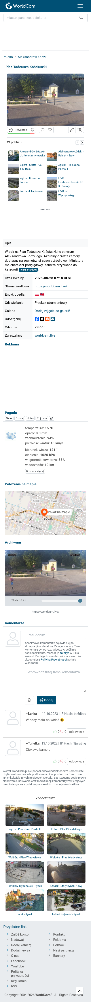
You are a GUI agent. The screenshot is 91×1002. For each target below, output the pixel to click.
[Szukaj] (81, 18)
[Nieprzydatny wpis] (32, 130)
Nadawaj (17, 940)
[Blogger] (47, 319)
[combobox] (46, 18)
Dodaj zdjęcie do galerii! (52, 311)
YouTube (17, 966)
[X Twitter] (42, 319)
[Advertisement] (45, 223)
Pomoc (58, 945)
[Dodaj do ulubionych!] (50, 130)
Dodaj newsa (20, 950)
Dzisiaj (20, 418)
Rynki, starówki (28, 269)
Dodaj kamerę (21, 945)
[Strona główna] (20, 6)
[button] (72, 130)
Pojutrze (42, 418)
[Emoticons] (29, 700)
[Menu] (80, 6)
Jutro (30, 418)
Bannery (59, 956)
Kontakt (59, 934)
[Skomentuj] (42, 130)
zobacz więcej (36, 471)
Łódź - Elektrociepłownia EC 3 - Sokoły (70, 182)
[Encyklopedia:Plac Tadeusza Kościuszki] (37, 294)
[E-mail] (53, 319)
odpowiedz (76, 731)
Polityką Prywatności (54, 659)
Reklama (59, 940)
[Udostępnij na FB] (37, 319)
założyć (64, 653)
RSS (14, 986)
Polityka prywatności (20, 974)
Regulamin (19, 981)
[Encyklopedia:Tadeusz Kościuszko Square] (42, 294)
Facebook (18, 961)
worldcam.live (45, 335)
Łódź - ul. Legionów (31, 191)
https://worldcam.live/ (51, 286)
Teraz (9, 418)
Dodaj (48, 700)
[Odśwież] (51, 418)
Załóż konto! (20, 934)
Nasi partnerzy (63, 950)
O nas (15, 956)
